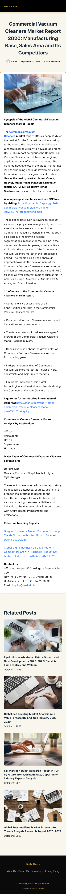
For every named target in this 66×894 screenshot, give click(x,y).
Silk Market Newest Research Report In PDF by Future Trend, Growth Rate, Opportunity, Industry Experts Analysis (31, 774)
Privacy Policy (52, 871)
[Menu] (60, 6)
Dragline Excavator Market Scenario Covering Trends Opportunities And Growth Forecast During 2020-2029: (32, 535)
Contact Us (23, 871)
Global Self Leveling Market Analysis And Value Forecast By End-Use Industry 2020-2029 (31, 717)
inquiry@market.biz (23, 585)
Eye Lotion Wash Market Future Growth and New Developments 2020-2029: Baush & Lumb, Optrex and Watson (31, 661)
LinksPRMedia (38, 888)
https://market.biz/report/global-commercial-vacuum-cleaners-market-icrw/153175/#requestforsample (31, 207)
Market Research (52, 61)
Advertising (37, 871)
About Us (11, 871)
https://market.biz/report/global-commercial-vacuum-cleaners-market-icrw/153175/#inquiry (30, 407)
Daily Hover (10, 6)
